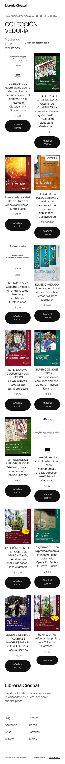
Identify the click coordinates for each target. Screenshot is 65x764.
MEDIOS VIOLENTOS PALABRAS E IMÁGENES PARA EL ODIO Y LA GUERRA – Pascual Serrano (18, 642)
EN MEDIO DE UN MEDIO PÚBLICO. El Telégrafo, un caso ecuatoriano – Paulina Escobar (17, 467)
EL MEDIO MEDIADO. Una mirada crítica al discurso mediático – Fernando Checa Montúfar (47, 292)
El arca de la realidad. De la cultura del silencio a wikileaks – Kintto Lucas (17, 203)
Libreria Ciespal (15, 5)
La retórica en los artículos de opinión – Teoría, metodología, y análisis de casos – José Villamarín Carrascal (47, 468)
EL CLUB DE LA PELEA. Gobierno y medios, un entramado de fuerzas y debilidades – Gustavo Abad (47, 205)
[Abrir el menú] (58, 6)
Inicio (7, 15)
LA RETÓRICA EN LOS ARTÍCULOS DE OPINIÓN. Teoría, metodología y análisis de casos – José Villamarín (17, 557)
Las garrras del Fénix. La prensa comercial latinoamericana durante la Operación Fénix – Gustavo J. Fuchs (47, 556)
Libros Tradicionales (22, 15)
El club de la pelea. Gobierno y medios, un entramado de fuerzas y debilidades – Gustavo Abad (18, 292)
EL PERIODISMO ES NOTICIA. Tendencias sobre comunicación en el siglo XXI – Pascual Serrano (47, 379)
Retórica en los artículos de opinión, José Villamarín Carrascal (47, 640)
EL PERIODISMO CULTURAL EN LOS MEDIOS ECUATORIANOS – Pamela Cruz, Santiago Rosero (18, 379)
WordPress (54, 757)
